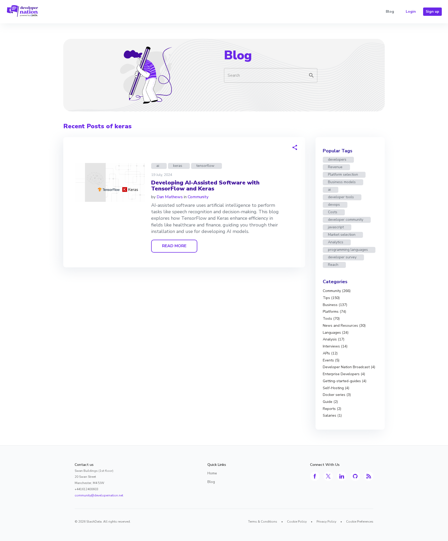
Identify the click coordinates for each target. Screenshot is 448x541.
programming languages (348, 249)
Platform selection (343, 174)
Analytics (335, 242)
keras (177, 165)
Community (198, 197)
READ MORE (174, 246)
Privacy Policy (326, 521)
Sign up (432, 11)
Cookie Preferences (359, 521)
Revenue (335, 167)
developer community (345, 219)
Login (411, 11)
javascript (336, 227)
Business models (342, 182)
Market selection (341, 234)
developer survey (342, 257)
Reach (333, 264)
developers (337, 159)
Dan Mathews (170, 197)
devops (334, 204)
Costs (332, 212)
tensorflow (205, 165)
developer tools (341, 197)
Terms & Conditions (262, 521)
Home (212, 473)
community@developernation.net (99, 495)
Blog (390, 11)
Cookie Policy (297, 521)
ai (157, 165)
